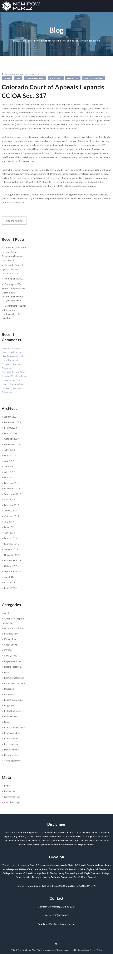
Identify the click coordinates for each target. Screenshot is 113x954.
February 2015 (11, 543)
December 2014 (12, 554)
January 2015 (11, 549)
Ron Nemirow (11, 744)
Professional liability (14, 727)
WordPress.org (12, 802)
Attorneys (7, 367)
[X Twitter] (56, 943)
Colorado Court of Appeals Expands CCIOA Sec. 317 (12, 269)
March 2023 (10, 427)
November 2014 (12, 560)
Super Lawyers (11, 749)
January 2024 (11, 416)
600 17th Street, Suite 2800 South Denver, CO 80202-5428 (66, 885)
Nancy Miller (10, 716)
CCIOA (7, 78)
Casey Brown (11, 644)
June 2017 (9, 466)
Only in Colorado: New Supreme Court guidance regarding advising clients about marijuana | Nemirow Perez (14, 379)
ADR (6, 613)
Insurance (9, 688)
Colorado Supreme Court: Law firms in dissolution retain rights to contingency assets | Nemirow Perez (13, 355)
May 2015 (9, 527)
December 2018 (12, 444)
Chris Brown (10, 655)
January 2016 (11, 510)
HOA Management (35, 78)
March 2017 (10, 477)
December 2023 (12, 422)
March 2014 (10, 587)
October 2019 (11, 438)
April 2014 (9, 582)
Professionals (11, 738)
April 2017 (9, 471)
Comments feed (12, 796)
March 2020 (10, 433)
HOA (18, 78)
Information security (14, 683)
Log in (7, 785)
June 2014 (9, 576)
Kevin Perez (56, 78)
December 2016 (12, 488)
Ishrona (80, 950)
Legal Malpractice (13, 699)
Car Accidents (11, 639)
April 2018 (9, 449)
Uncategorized (11, 755)
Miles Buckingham (93, 78)
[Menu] (109, 4)
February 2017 (11, 483)
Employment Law (12, 661)
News (7, 722)
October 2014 (11, 565)
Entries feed (10, 791)
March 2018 (10, 455)
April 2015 (9, 532)
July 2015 (9, 521)
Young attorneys (12, 760)
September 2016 (12, 494)
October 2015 (11, 516)
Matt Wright (97, 950)
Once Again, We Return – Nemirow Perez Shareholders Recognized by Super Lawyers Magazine (14, 292)
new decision (12, 104)
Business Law (11, 633)
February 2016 (11, 505)
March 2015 (10, 538)
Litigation (72, 78)
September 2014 (12, 571)
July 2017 (9, 460)
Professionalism (12, 733)
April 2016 (9, 499)
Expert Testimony (13, 666)
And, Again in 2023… (15, 278)
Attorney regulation (14, 628)
